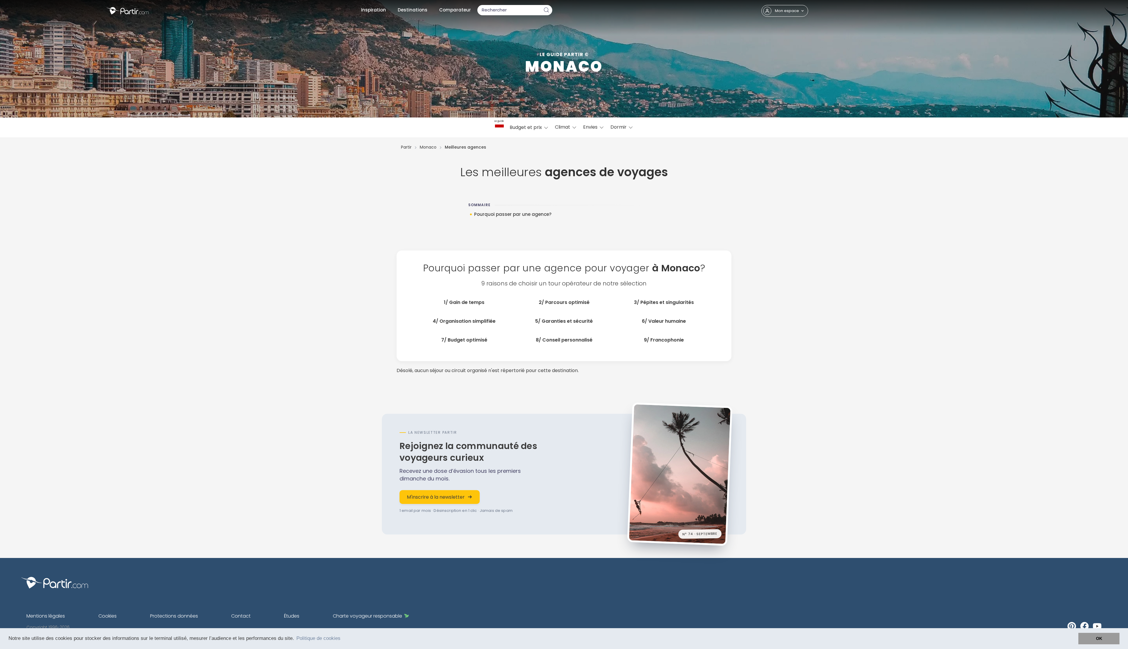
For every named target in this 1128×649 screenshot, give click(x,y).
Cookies (107, 616)
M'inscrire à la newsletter (436, 497)
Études (291, 616)
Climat (563, 127)
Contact (241, 616)
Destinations (412, 10)
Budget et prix (526, 127)
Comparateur (455, 10)
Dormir (619, 127)
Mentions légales (45, 616)
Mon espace (787, 11)
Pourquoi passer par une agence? (512, 214)
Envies (591, 127)
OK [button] (1099, 638)
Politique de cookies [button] (318, 638)
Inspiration (373, 10)
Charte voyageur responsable (367, 616)
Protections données (174, 616)
